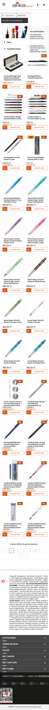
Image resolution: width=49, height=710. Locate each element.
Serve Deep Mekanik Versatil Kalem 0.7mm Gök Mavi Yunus (12, 200)
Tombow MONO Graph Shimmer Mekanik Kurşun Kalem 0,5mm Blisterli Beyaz (37, 525)
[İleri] (26, 555)
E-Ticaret (17, 707)
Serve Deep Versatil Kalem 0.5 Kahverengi (36, 281)
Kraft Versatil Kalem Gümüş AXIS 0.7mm (36, 158)
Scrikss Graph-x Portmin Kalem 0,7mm (36, 118)
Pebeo (12, 623)
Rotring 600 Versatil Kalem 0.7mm (12, 158)
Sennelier (41, 621)
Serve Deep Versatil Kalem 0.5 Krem (36, 321)
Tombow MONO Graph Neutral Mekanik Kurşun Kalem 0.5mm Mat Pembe (13, 525)
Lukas (37, 617)
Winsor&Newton (32, 619)
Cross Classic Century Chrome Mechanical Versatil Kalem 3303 (13, 403)
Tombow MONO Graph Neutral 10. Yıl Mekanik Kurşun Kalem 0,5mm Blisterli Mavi (13, 485)
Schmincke (27, 617)
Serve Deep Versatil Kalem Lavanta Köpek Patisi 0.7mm (12, 240)
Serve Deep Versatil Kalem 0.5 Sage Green (13, 321)
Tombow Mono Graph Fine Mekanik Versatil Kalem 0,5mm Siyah (36, 444)
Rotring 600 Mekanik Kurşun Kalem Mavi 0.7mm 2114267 (12, 444)
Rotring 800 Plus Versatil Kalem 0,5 (35, 77)
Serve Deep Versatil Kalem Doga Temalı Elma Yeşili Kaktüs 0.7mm (12, 281)
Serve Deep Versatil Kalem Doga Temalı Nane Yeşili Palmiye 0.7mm (36, 200)
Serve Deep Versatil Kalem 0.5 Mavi (12, 362)
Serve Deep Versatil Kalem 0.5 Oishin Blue (36, 362)
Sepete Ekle (15, 86)
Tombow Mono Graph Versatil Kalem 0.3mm (12, 118)
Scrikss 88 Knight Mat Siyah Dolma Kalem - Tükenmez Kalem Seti (12, 78)
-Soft (11, 707)
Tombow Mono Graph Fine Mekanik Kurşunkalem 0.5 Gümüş (36, 403)
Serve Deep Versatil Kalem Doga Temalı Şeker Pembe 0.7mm (36, 240)
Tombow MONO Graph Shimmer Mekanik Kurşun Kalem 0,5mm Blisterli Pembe (37, 485)
